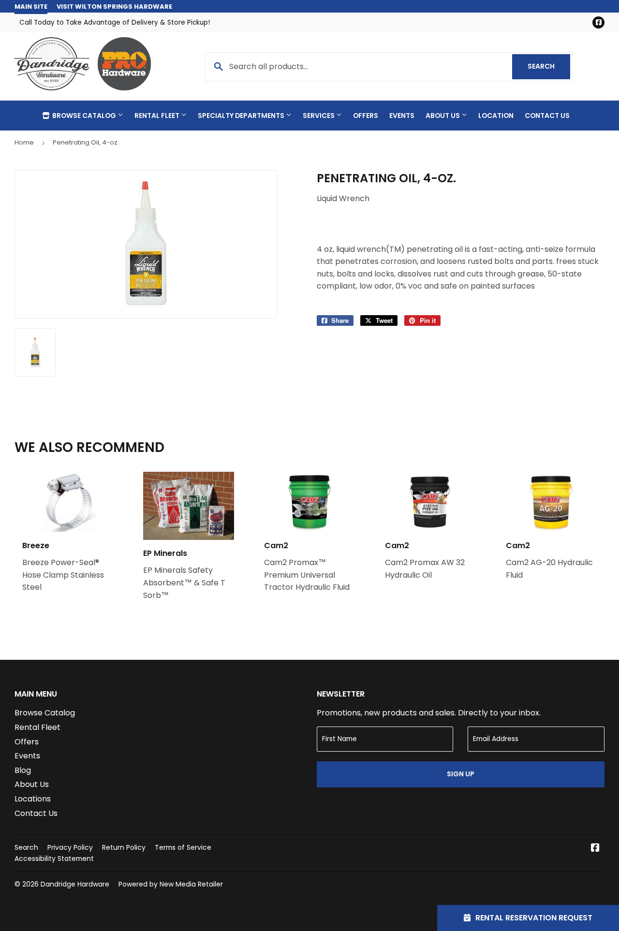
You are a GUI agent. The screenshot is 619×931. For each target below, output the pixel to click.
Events (401, 115)
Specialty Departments (242, 115)
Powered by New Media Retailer (170, 884)
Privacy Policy (70, 847)
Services (319, 115)
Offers (365, 115)
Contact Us (547, 115)
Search (549, 66)
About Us (443, 115)
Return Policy (124, 847)
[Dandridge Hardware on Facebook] (595, 848)
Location (496, 115)
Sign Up (460, 774)
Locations (33, 798)
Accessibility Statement (54, 858)
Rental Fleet (157, 115)
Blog (23, 770)
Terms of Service (183, 847)
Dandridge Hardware (75, 884)
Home (24, 142)
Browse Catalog (84, 115)
